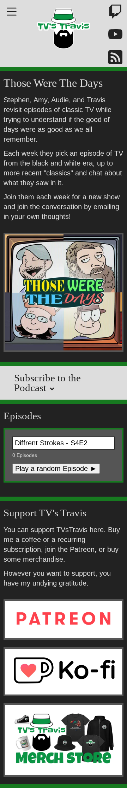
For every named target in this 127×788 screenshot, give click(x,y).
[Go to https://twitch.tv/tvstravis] (111, 13)
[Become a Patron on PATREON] (63, 619)
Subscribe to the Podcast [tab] (47, 383)
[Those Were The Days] (63, 294)
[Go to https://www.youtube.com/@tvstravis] (111, 35)
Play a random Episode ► (56, 468)
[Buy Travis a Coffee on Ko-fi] (63, 671)
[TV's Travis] (63, 26)
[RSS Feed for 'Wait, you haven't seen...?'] (111, 58)
